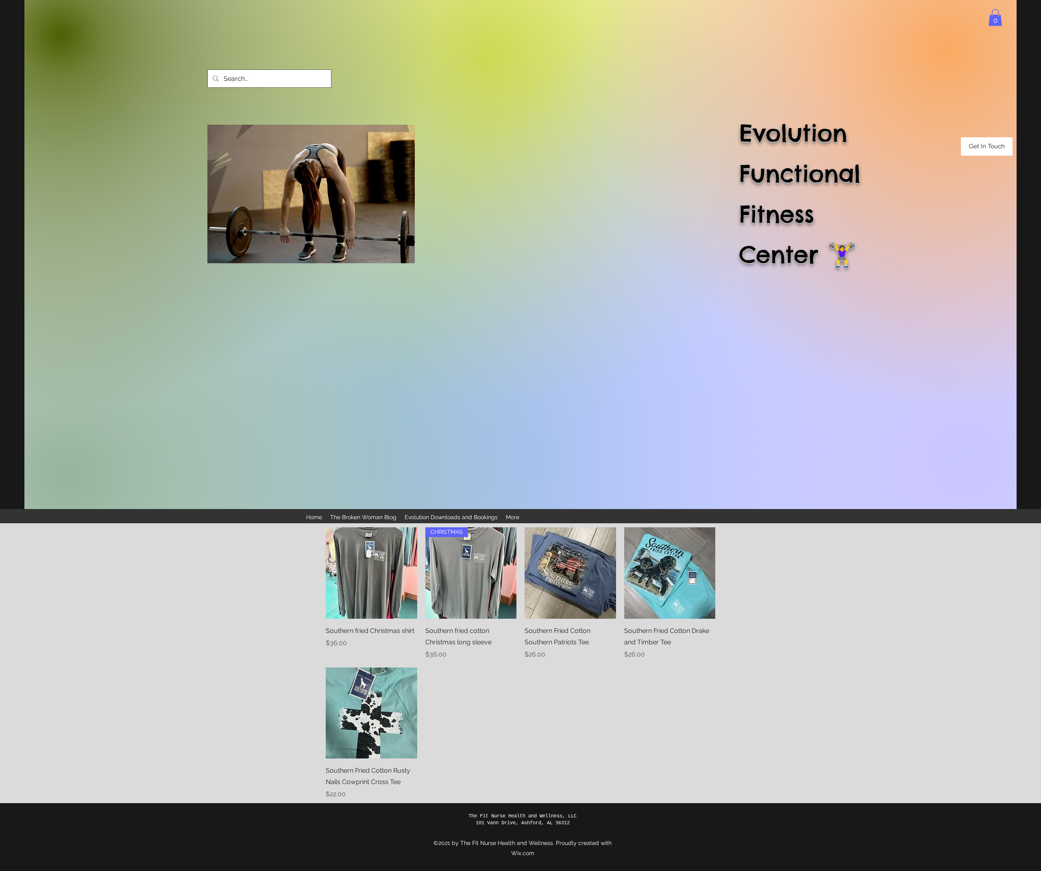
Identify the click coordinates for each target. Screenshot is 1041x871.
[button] (995, 17)
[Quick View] (371, 573)
